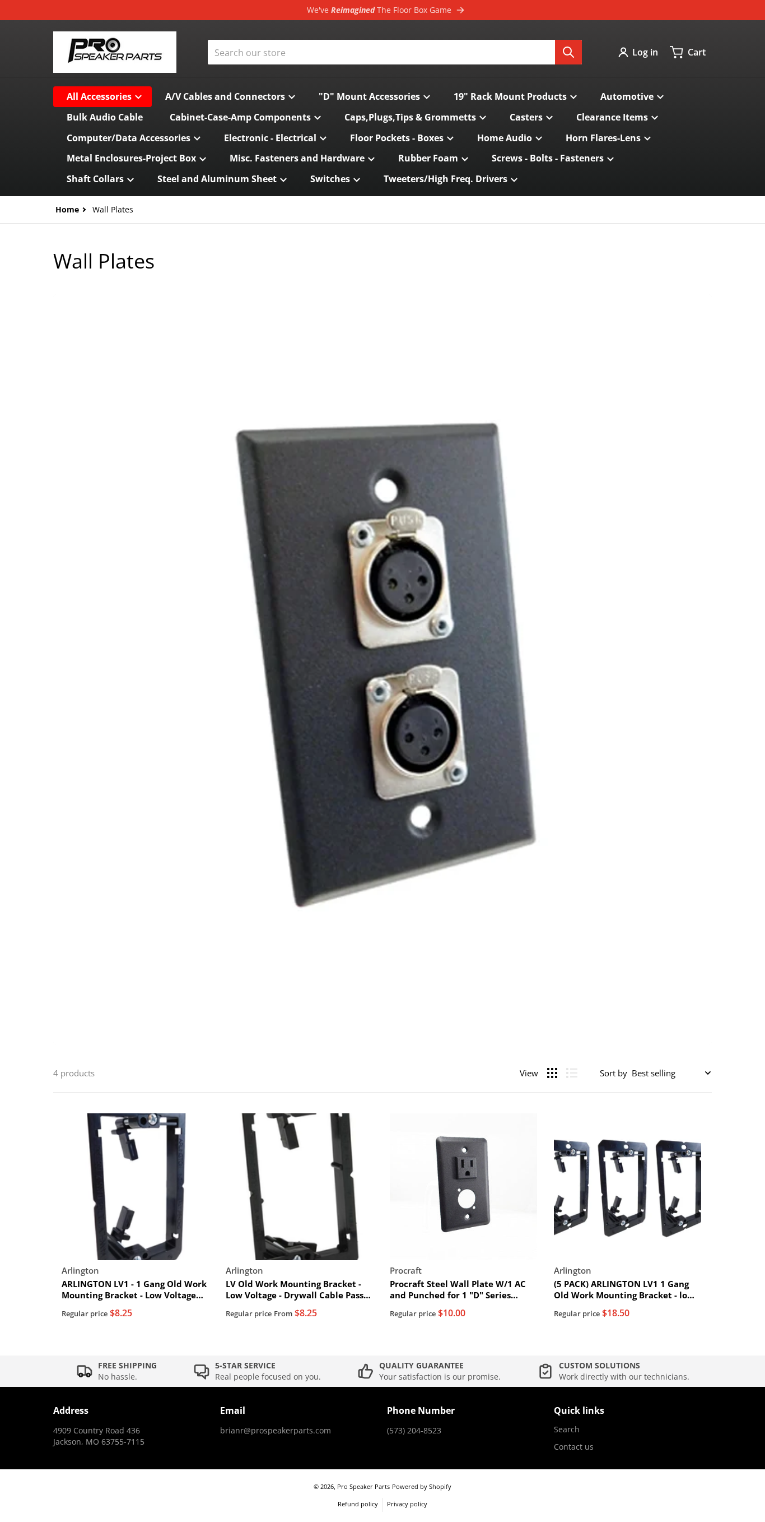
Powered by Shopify (421, 1486)
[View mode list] (572, 1072)
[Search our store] (568, 52)
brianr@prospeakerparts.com (275, 1430)
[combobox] (395, 52)
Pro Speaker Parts (363, 1486)
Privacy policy (407, 1504)
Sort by (613, 1073)
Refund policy (358, 1504)
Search (567, 1429)
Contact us (574, 1446)
